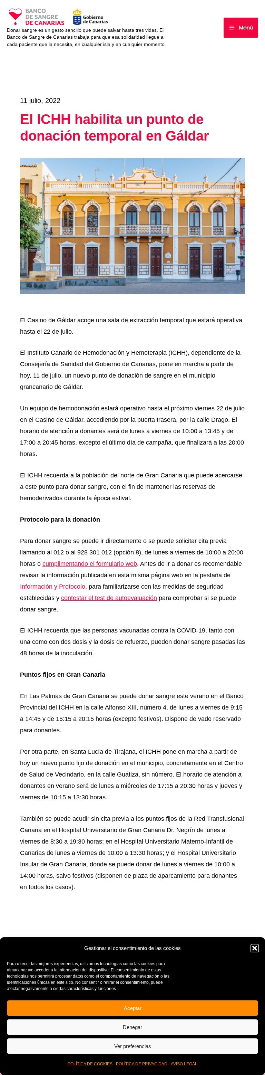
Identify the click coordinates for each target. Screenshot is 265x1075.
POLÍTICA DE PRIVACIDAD (141, 1064)
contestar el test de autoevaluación (109, 597)
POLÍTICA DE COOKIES (90, 1064)
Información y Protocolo (52, 586)
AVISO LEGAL (184, 1064)
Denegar (132, 1027)
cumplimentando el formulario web (89, 563)
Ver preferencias (132, 1046)
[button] (254, 948)
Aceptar (132, 1008)
